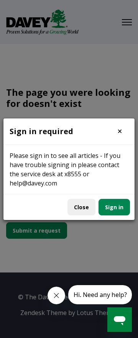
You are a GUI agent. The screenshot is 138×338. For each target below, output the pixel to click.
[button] (119, 131)
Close (81, 207)
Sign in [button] (114, 207)
